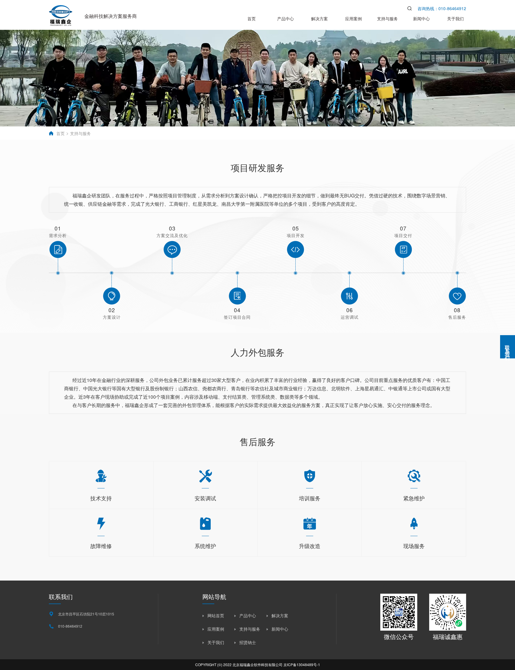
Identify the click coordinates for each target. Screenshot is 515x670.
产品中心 (285, 18)
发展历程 (388, 133)
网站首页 (215, 615)
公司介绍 (319, 133)
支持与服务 (387, 18)
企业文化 (354, 133)
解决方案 (319, 18)
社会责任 (457, 133)
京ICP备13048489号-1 (301, 664)
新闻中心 (421, 18)
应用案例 (353, 18)
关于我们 (455, 18)
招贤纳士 (247, 642)
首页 (251, 18)
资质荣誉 (423, 133)
